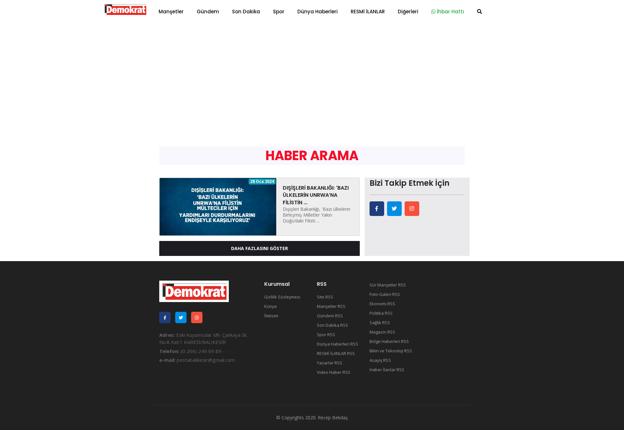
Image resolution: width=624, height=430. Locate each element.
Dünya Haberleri (317, 11)
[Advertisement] (312, 71)
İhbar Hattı (450, 11)
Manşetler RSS (331, 306)
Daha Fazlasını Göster (259, 248)
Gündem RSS (330, 316)
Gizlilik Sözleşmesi (282, 297)
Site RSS (325, 297)
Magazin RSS (382, 332)
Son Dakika (246, 11)
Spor (278, 11)
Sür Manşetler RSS (388, 285)
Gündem (208, 11)
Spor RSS (326, 334)
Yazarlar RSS (329, 363)
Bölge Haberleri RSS (389, 341)
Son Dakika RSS (332, 325)
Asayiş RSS (380, 360)
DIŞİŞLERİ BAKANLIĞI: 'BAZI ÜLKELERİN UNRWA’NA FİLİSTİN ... (316, 195)
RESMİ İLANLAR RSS (336, 353)
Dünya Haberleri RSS (337, 344)
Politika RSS (381, 313)
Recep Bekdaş (333, 417)
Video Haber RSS (333, 372)
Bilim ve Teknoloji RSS (391, 351)
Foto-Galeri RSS (385, 294)
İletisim (271, 316)
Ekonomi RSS (382, 304)
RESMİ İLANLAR (368, 11)
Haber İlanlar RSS (387, 370)
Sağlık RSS (380, 322)
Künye (270, 306)
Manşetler (171, 11)
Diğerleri (408, 11)
